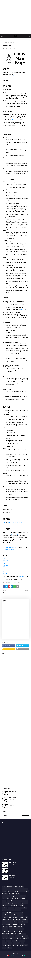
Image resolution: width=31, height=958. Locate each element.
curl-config (26, 891)
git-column (24, 903)
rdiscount (9, 940)
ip (21, 522)
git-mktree (4, 907)
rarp (18, 522)
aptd (16, 886)
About (17, 953)
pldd (24, 933)
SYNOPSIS (5, 560)
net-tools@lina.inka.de (8, 549)
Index (4, 75)
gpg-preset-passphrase (18, 912)
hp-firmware (15, 917)
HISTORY (5, 571)
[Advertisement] (15, 17)
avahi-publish (12, 889)
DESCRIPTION (6, 562)
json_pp (9, 919)
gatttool (19, 900)
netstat (10, 170)
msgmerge (15, 931)
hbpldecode (20, 914)
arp (14, 522)
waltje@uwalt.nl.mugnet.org (14, 534)
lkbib (3, 924)
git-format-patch (5, 905)
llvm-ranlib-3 (22, 924)
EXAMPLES (5, 565)
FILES (4, 568)
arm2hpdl (21, 886)
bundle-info (24, 889)
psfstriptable (25, 938)
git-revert (17, 907)
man (15, 582)
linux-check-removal (22, 922)
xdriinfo (4, 947)
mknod (9, 931)
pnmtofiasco (5, 936)
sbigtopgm (21, 940)
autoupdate (4, 889)
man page (6, 42)
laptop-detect (5, 922)
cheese (9, 891)
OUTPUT (5, 566)
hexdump (4, 917)
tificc (22, 943)
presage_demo (12, 938)
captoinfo (4, 891)
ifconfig (14, 119)
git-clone (18, 903)
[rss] (8, 649)
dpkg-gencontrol (15, 896)
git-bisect (4, 903)
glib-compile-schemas (16, 910)
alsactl (3, 886)
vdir (13, 945)
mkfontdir (21, 929)
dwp (3, 898)
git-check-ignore (11, 903)
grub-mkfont (5, 914)
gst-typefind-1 (12, 914)
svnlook (10, 943)
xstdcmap (9, 947)
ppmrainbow (24, 936)
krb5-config (24, 919)
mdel (16, 929)
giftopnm (25, 900)
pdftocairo (13, 933)
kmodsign (18, 919)
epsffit (7, 898)
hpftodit (21, 917)
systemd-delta (16, 943)
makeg (10, 926)
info (26, 917)
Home (13, 953)
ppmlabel (12, 936)
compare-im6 (16, 891)
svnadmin (4, 943)
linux (12, 582)
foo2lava (23, 898)
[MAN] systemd (12, 791)
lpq (6, 926)
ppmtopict (4, 938)
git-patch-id (11, 907)
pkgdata (19, 933)
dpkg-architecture (6, 896)
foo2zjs (3, 900)
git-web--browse (5, 910)
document (8, 582)
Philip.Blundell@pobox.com (9, 547)
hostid (9, 917)
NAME (4, 558)
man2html (20, 576)
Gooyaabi (26, 955)
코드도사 (5, 48)
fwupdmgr (13, 900)
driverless (23, 896)
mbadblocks (5, 929)
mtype (20, 931)
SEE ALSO (5, 570)
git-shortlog (23, 907)
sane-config (14, 940)
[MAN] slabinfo (12, 797)
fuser (8, 900)
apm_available (10, 886)
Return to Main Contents (12, 75)
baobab (18, 889)
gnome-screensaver (6, 912)
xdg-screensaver (23, 945)
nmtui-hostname (5, 933)
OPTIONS (5, 563)
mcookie (11, 929)
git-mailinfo (21, 905)
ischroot (4, 919)
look (3, 926)
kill (13, 919)
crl (21, 891)
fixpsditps (17, 898)
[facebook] (8, 645)
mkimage (4, 931)
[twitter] (22, 645)
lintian (11, 922)
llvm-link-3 (15, 924)
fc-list (12, 898)
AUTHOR (5, 573)
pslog (3, 940)
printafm (19, 938)
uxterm (9, 945)
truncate (4, 945)
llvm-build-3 (8, 924)
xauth (17, 945)
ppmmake (18, 936)
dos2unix (17, 893)
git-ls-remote (14, 905)
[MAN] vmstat (11, 804)
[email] (22, 649)
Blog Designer (14, 955)
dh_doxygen (4, 893)
